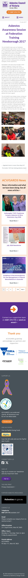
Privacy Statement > (8, 487)
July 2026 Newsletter (14, 245)
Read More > (14, 221)
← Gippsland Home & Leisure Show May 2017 (13, 165)
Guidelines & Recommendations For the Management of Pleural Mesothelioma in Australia (14, 277)
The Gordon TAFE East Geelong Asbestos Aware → (14, 168)
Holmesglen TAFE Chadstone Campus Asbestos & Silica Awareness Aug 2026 (14, 215)
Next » (22, 289)
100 (18, 289)
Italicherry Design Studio (17, 575)
